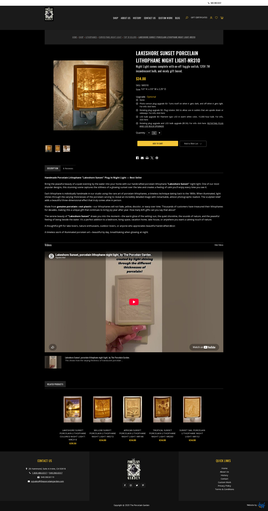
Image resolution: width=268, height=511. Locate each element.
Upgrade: (146, 96)
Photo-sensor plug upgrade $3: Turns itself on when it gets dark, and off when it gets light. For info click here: (181, 105)
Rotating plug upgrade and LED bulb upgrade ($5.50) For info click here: (181, 125)
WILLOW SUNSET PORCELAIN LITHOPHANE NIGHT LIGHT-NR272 (102, 433)
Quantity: (140, 132)
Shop (115, 18)
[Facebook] (137, 158)
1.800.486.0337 (39, 472)
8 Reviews (68, 168)
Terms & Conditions (224, 489)
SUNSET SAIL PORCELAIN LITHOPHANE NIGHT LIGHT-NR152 (192, 433)
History (137, 18)
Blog (177, 18)
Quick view (70, 405)
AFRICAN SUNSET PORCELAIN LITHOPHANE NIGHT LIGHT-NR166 (132, 433)
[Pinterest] (156, 158)
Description (52, 168)
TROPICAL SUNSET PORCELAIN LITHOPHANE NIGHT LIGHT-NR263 (162, 433)
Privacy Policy (224, 485)
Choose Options (72, 413)
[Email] (142, 158)
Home (225, 468)
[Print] (147, 158)
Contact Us (150, 18)
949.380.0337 (56, 472)
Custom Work (165, 18)
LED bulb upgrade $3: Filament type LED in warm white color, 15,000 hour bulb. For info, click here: (181, 118)
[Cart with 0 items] (221, 17)
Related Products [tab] (55, 384)
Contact (224, 478)
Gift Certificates (199, 17)
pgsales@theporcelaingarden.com (47, 481)
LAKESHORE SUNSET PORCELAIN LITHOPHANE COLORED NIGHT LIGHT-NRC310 (73, 435)
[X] (152, 158)
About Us (125, 18)
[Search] (187, 17)
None (142, 100)
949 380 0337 (216, 2)
